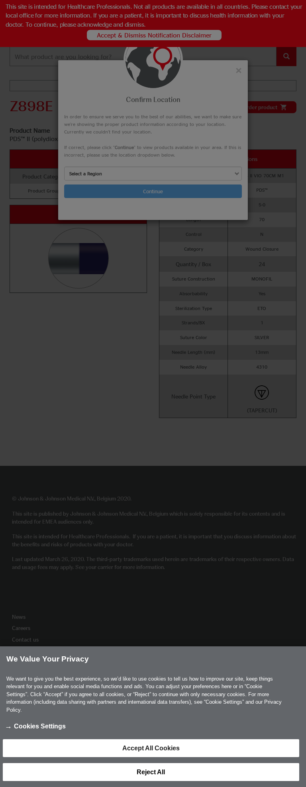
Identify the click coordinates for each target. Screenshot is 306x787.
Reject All (151, 772)
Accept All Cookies (151, 748)
